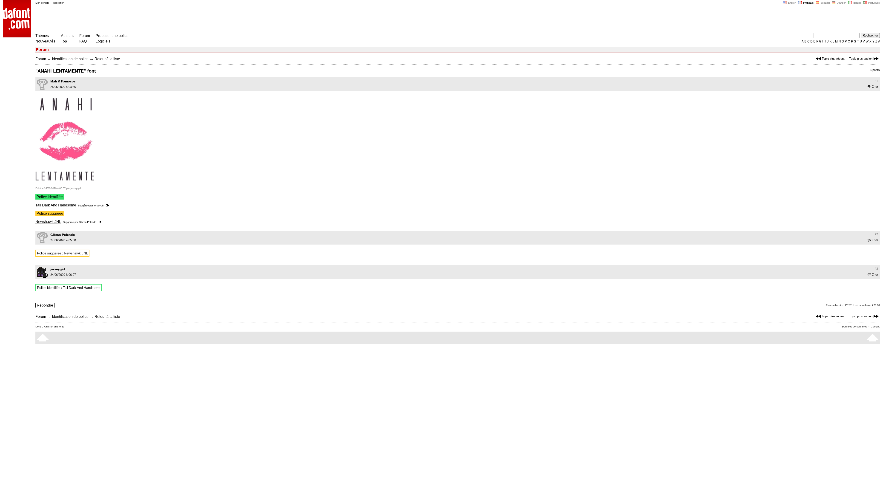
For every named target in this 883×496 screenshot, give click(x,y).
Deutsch (841, 2)
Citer (875, 86)
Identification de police (70, 59)
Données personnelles (854, 326)
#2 (876, 234)
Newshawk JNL (48, 222)
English (792, 2)
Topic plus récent (833, 58)
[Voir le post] (108, 205)
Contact (875, 326)
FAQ (83, 41)
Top (64, 41)
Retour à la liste (107, 59)
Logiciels (103, 41)
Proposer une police (112, 36)
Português (873, 2)
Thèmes (42, 36)
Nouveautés (45, 41)
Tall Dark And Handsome (55, 205)
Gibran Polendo (87, 222)
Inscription (58, 2)
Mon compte (42, 2)
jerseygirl (99, 205)
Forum (84, 36)
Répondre (45, 305)
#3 (876, 269)
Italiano (857, 2)
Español (824, 2)
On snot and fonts (54, 326)
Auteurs (67, 36)
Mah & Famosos (63, 81)
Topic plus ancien (860, 58)
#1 (876, 81)
